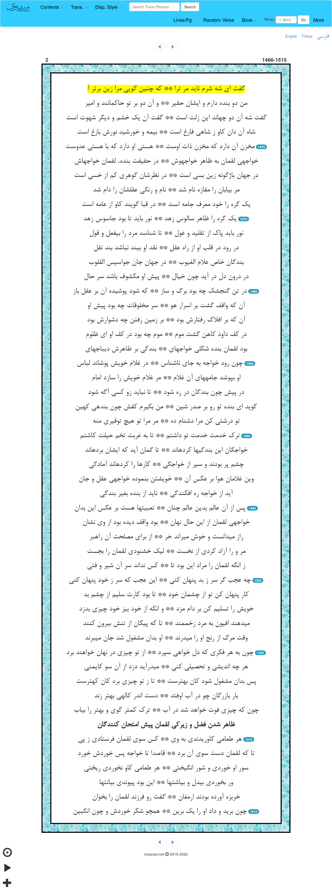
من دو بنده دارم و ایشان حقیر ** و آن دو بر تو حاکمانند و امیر (166, 103)
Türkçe (307, 36)
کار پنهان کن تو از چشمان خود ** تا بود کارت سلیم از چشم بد (166, 595)
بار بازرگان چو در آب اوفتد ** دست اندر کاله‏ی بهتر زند (166, 696)
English (291, 36)
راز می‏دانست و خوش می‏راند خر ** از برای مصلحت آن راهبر (166, 537)
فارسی (323, 36)
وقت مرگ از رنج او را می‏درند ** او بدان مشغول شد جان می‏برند (166, 638)
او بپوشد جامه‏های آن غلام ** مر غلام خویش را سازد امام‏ (166, 378)
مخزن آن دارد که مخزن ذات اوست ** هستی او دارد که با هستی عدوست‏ (159, 147)
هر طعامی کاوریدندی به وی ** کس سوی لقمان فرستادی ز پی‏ (160, 739)
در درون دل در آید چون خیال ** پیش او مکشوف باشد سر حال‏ (166, 277)
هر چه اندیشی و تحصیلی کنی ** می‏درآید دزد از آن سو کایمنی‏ (166, 667)
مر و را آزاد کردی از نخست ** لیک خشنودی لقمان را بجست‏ (166, 551)
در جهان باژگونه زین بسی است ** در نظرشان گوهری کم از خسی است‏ (166, 175)
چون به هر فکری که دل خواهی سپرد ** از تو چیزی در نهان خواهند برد (159, 653)
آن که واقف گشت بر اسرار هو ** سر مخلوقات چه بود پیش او (166, 306)
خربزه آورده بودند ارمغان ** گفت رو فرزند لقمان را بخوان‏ (166, 797)
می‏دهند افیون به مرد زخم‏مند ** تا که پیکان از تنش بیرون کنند (166, 624)
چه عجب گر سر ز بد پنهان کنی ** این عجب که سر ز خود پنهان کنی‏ (160, 580)
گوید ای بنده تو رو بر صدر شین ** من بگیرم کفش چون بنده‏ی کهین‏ (166, 407)
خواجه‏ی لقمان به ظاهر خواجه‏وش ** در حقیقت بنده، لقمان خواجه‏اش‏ (166, 161)
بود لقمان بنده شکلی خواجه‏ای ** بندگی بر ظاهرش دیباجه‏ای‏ (166, 349)
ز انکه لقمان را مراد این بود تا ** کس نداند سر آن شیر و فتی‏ (166, 566)
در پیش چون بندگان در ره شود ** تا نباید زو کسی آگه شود (166, 392)
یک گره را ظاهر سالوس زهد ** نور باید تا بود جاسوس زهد (160, 219)
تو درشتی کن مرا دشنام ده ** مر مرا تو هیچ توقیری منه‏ (166, 421)
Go (303, 19)
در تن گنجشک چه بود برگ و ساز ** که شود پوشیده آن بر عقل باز (160, 291)
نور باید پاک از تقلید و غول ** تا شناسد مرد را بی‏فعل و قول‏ (166, 233)
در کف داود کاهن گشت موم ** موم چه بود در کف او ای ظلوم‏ (166, 335)
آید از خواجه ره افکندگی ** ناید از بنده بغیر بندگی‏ (166, 494)
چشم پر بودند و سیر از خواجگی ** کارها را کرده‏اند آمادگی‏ (166, 465)
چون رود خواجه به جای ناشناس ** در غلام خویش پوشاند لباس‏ (160, 363)
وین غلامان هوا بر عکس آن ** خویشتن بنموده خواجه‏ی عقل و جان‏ (166, 479)
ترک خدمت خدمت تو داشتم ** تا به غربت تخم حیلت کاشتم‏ (160, 436)
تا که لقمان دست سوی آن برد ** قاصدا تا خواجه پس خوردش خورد (166, 754)
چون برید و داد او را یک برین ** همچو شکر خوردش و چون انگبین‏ (160, 811)
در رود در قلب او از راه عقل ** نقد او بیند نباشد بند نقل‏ (166, 248)
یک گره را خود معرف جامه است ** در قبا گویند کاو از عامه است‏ (166, 205)
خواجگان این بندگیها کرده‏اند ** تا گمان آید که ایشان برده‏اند (166, 450)
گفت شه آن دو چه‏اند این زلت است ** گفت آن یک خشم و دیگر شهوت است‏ (166, 118)
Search (190, 6)
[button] (52, 7)
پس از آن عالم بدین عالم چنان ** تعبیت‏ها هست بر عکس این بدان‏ (159, 508)
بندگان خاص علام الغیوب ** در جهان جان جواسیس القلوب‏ (166, 262)
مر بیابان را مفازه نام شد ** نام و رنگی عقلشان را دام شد (166, 190)
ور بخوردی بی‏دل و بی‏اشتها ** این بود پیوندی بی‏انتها (166, 783)
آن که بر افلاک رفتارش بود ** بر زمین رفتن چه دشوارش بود (166, 320)
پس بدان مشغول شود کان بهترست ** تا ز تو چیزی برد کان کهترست (166, 681)
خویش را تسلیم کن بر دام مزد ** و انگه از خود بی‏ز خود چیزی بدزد (166, 609)
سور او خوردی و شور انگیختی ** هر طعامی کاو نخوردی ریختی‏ (166, 768)
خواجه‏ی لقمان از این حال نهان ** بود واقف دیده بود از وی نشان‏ (166, 522)
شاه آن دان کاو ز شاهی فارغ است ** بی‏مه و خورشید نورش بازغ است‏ (166, 132)
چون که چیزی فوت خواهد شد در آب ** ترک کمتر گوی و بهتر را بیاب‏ (166, 710)
